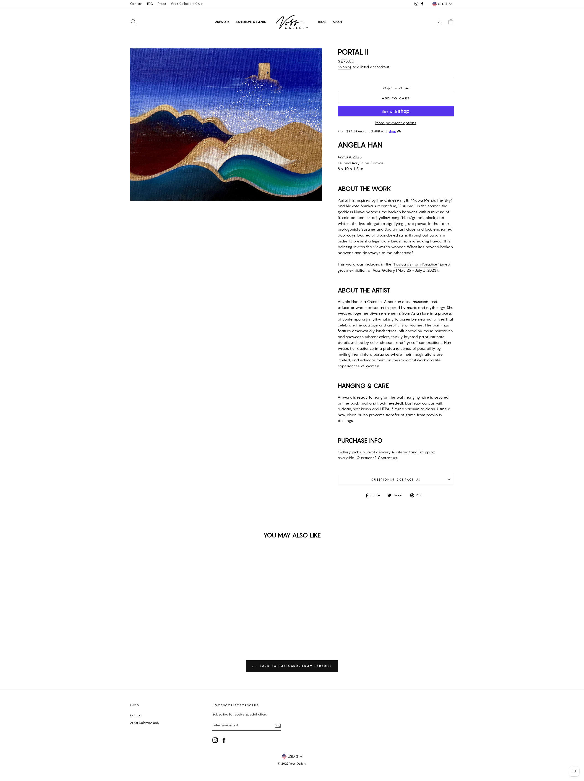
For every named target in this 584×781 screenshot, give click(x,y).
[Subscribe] (278, 725)
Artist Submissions (144, 723)
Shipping (344, 67)
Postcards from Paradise (416, 264)
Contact (136, 4)
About (337, 22)
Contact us (387, 457)
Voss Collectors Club (187, 4)
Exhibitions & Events (251, 22)
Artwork (222, 22)
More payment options (395, 123)
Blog (322, 22)
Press (162, 4)
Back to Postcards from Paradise (295, 666)
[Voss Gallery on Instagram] (215, 740)
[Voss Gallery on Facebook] (224, 740)
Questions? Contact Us (396, 479)
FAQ (150, 4)
